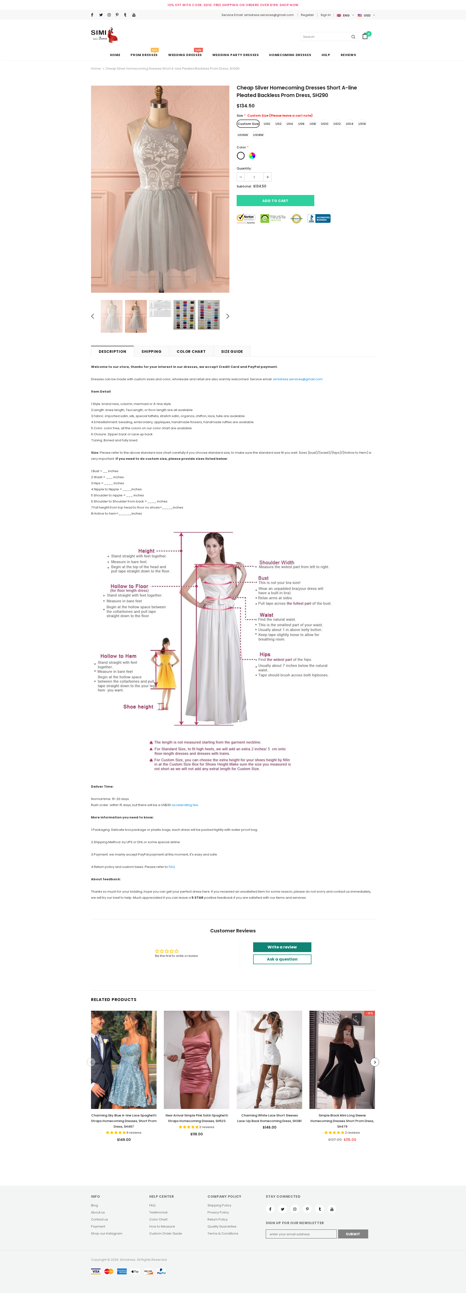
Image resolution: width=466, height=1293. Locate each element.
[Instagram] (111, 15)
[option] (160, 189)
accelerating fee (185, 805)
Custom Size (248, 123)
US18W (258, 135)
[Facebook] (94, 15)
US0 (267, 123)
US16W (243, 135)
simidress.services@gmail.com (298, 379)
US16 (362, 123)
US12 (337, 123)
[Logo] (104, 36)
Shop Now (289, 5)
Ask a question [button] (282, 959)
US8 (313, 123)
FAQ (172, 867)
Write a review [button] (282, 947)
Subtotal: (244, 186)
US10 (324, 123)
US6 (301, 123)
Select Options (124, 1058)
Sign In (326, 15)
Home (96, 68)
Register (307, 15)
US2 (278, 123)
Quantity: (244, 168)
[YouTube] (135, 15)
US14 (349, 123)
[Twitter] (102, 15)
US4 (290, 123)
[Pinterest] (119, 15)
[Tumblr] (127, 15)
